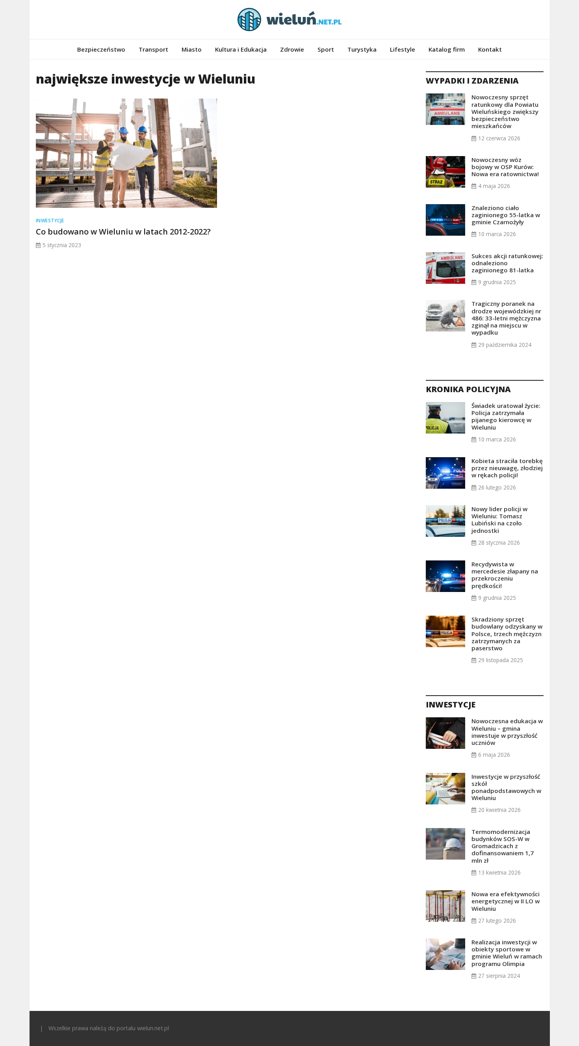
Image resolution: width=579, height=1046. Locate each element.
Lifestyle (402, 49)
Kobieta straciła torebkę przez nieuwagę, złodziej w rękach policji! (507, 468)
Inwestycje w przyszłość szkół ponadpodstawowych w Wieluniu (506, 787)
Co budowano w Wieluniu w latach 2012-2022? (123, 231)
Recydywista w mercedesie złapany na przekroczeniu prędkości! (504, 575)
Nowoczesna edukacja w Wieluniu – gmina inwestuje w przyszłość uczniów (507, 731)
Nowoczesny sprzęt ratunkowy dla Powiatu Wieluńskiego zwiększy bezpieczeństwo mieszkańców (504, 111)
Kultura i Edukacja (241, 49)
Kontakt (490, 49)
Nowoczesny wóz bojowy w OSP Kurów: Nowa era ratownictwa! (505, 167)
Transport (153, 49)
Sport (325, 49)
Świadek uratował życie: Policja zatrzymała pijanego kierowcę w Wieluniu (505, 416)
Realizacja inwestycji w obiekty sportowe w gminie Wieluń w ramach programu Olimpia (506, 953)
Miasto (192, 49)
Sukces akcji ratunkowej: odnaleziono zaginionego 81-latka (507, 263)
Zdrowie (292, 49)
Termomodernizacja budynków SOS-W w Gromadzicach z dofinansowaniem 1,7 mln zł (502, 846)
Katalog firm (447, 49)
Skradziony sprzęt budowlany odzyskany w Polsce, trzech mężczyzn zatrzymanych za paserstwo (506, 633)
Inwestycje (50, 220)
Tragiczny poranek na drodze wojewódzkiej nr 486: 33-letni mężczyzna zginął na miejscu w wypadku (506, 318)
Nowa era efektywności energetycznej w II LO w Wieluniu (505, 901)
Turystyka (362, 49)
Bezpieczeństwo (101, 49)
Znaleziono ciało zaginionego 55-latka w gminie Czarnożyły (505, 215)
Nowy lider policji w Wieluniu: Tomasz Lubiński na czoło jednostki (499, 519)
